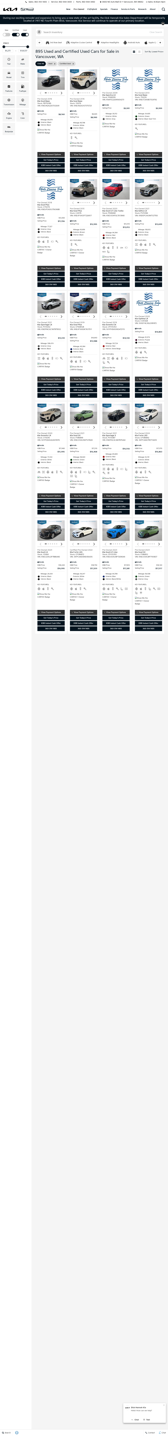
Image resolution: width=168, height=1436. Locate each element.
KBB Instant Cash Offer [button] (51, 165)
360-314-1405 (40, 2)
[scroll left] (39, 42)
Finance (114, 9)
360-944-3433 (65, 2)
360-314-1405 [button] (51, 171)
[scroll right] (160, 42)
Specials (103, 9)
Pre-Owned (79, 9)
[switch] (6, 32)
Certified (15, 30)
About (153, 9)
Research (142, 9)
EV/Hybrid (92, 9)
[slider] (3, 46)
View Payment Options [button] (51, 154)
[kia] (10, 9)
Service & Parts (128, 9)
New (68, 9)
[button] (163, 9)
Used (25, 30)
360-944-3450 (88, 2)
